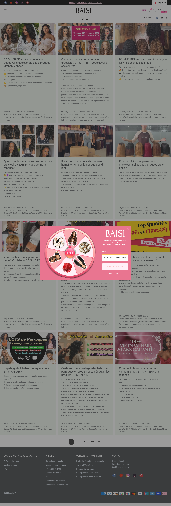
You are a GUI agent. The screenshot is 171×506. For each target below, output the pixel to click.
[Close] (128, 229)
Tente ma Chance (115, 266)
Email (104, 251)
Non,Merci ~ (115, 273)
